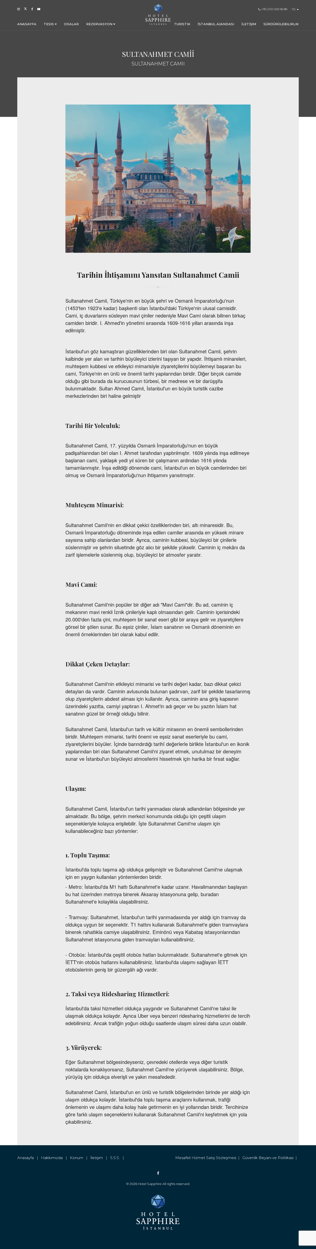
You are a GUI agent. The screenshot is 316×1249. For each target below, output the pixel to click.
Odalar (71, 24)
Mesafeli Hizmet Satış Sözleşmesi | (208, 1157)
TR (294, 9)
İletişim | (100, 1157)
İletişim (248, 24)
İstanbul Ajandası (216, 24)
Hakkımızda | (55, 1157)
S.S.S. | (118, 1157)
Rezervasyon (99, 24)
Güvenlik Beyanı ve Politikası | (270, 1157)
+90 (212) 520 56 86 (273, 9)
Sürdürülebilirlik (281, 24)
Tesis (49, 24)
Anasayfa (26, 24)
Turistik (182, 24)
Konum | (80, 1157)
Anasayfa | (29, 1157)
